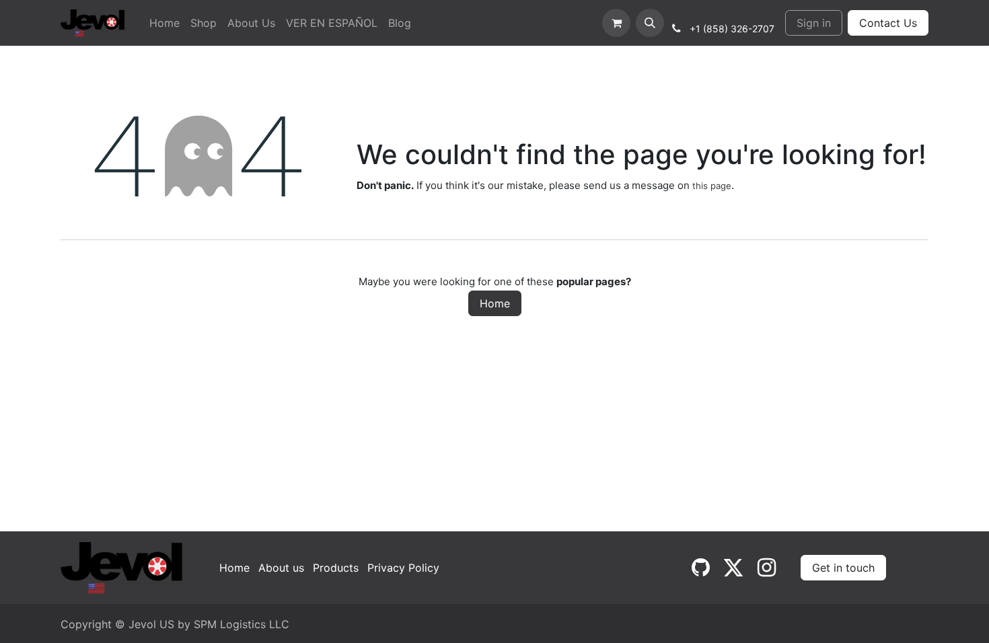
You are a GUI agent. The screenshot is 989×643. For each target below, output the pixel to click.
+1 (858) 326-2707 (732, 28)
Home (495, 303)
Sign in (814, 23)
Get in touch (843, 567)
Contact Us (888, 23)
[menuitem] (164, 22)
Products (336, 567)
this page (711, 185)
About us (281, 567)
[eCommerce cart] (616, 23)
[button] (650, 23)
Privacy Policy (403, 567)
